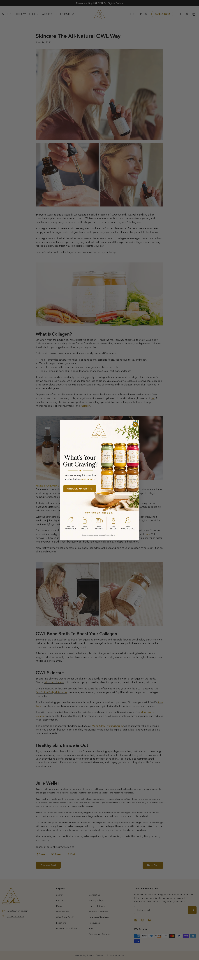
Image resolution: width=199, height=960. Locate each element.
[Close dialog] (135, 424)
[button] (99, 480)
